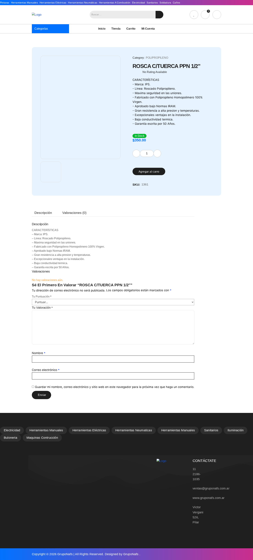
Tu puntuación (41, 296)
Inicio (102, 28)
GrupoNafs (65, 554)
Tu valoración (42, 307)
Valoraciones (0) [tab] (74, 213)
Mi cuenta (148, 28)
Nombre (38, 353)
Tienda (115, 28)
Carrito (130, 28)
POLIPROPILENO (157, 57)
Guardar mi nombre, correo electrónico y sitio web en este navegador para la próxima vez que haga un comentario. (114, 387)
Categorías (41, 28)
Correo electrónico (46, 370)
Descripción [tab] (43, 213)
